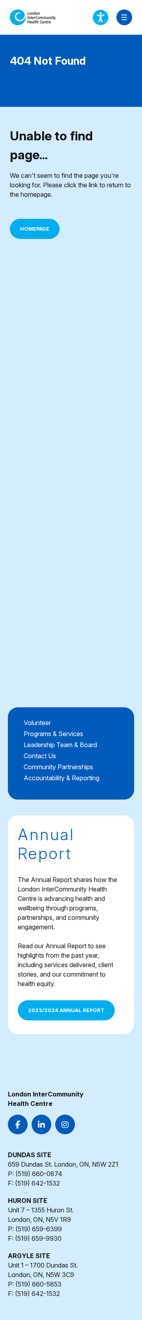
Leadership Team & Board (60, 745)
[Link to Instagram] (65, 1124)
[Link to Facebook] (18, 1124)
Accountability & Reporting (61, 778)
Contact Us (40, 756)
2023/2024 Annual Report (66, 1010)
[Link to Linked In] (41, 1124)
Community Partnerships (58, 767)
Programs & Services (53, 734)
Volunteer (37, 723)
